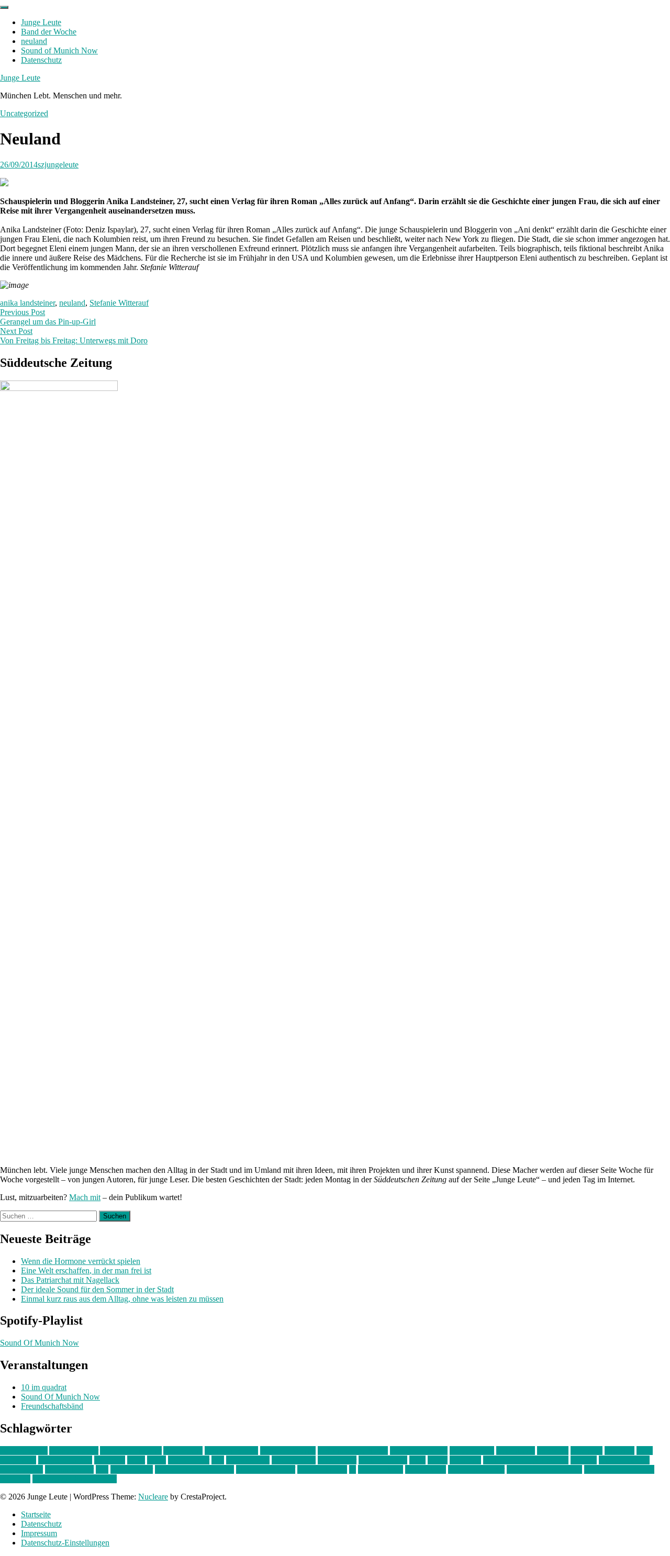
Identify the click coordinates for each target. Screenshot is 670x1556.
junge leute (18, 1460)
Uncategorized (24, 113)
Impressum (39, 1533)
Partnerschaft (21, 1469)
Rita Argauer (131, 1469)
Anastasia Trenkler (131, 1450)
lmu (217, 1460)
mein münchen (383, 1460)
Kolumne (109, 1460)
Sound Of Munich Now (39, 1342)
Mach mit (84, 1197)
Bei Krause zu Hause (353, 1450)
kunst (136, 1460)
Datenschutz (41, 59)
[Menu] (4, 7)
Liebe (156, 1460)
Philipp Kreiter (69, 1469)
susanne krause (322, 1469)
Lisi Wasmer (188, 1460)
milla (417, 1460)
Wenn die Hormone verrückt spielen (80, 1261)
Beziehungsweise (419, 1450)
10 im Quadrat (24, 1450)
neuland (34, 41)
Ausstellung (183, 1450)
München (465, 1460)
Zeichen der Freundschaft (74, 1478)
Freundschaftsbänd (52, 1406)
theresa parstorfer (476, 1469)
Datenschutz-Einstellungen (65, 1542)
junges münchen (65, 1460)
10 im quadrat (43, 1387)
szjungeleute (58, 164)
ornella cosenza (624, 1460)
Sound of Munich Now (59, 50)
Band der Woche (48, 31)
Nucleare (153, 1496)
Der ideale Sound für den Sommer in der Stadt (97, 1289)
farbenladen (515, 1450)
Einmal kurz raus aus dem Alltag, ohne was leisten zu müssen (122, 1298)
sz (352, 1469)
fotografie (586, 1450)
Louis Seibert (294, 1460)
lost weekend (248, 1460)
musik (438, 1460)
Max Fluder (337, 1460)
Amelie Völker (73, 1450)
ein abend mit (472, 1450)
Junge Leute (41, 22)
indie (644, 1450)
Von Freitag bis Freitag (544, 1469)
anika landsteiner (27, 302)
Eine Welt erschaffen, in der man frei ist (86, 1270)
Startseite (36, 1514)
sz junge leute (380, 1469)
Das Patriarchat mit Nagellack (70, 1279)
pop (102, 1469)
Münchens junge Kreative (525, 1460)
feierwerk (552, 1450)
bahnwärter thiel (231, 1450)
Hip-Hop (619, 1450)
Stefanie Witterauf (119, 302)
